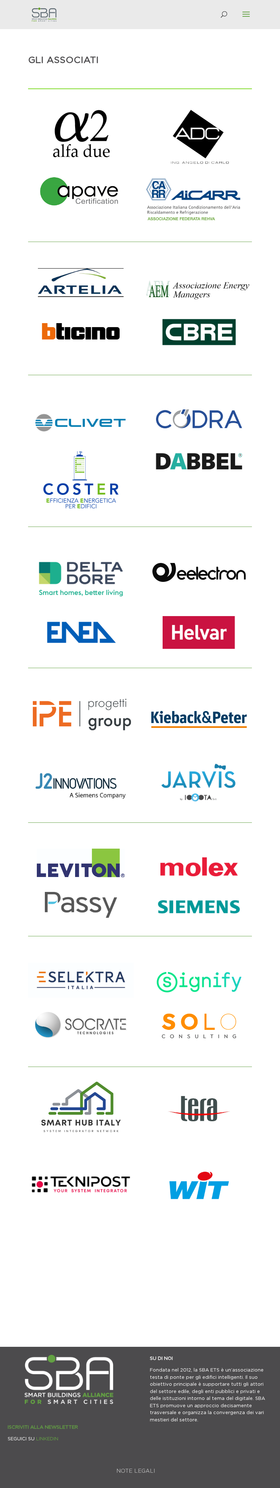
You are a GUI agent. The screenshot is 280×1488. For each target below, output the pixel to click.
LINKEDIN (47, 1438)
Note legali (135, 1470)
